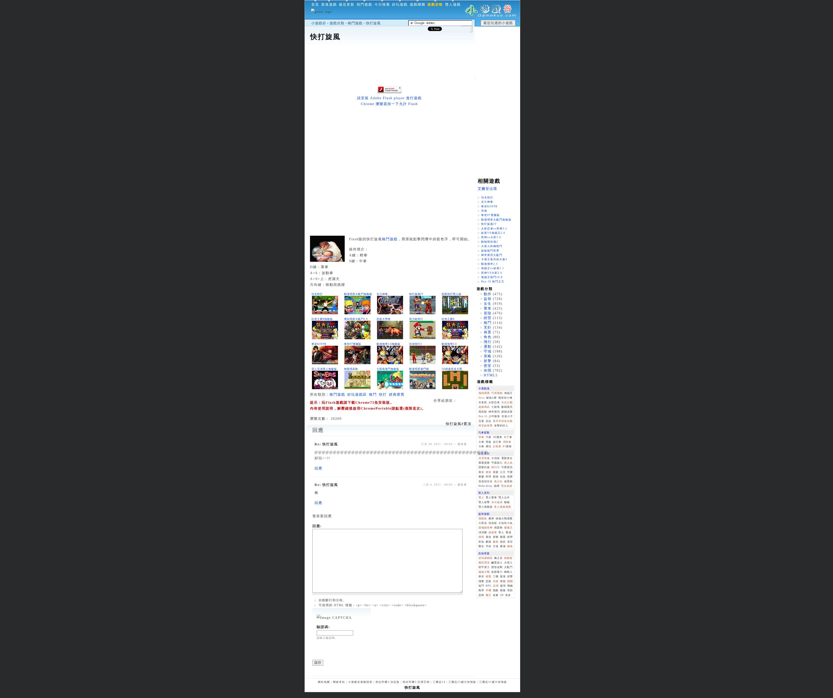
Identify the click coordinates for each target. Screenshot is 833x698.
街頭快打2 (415, 344)
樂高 (503, 536)
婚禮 (497, 485)
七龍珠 (495, 406)
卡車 (481, 446)
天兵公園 (507, 402)
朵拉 (488, 421)
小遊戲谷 (318, 23)
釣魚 (481, 541)
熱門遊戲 (364, 4)
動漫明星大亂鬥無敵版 (358, 294)
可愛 (510, 472)
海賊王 (508, 393)
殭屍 (481, 581)
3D (502, 595)
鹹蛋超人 (497, 562)
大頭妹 (495, 458)
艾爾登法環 (487, 189)
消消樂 (483, 532)
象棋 (495, 541)
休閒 (488, 370)
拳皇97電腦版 (352, 344)
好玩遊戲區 (357, 394)
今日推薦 (382, 4)
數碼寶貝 (507, 406)
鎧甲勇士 (484, 567)
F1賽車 (507, 446)
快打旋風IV (416, 294)
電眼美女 (507, 458)
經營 (488, 318)
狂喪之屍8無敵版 (322, 319)
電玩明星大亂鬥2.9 (356, 319)
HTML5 (491, 375)
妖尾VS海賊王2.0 (493, 232)
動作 (488, 294)
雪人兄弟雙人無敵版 (324, 368)
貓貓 (507, 502)
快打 (383, 394)
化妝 (503, 476)
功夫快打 (317, 294)
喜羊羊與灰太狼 (503, 421)
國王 (488, 595)
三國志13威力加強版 (462, 681)
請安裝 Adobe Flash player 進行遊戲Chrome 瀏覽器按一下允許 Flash (389, 101)
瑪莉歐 (483, 411)
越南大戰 (484, 571)
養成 (508, 532)
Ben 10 (483, 416)
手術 (488, 546)
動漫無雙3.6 (449, 344)
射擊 (488, 361)
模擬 (503, 590)
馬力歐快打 (416, 319)
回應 (318, 468)
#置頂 (458, 424)
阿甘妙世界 (486, 425)
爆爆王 (508, 527)
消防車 (507, 441)
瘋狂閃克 (484, 562)
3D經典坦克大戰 (452, 368)
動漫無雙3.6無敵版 (388, 344)
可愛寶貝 (507, 467)
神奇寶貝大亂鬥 (491, 255)
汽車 (488, 437)
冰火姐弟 (497, 502)
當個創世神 (486, 527)
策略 (488, 356)
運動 (488, 346)
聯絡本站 (339, 681)
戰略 (510, 585)
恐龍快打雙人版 (451, 294)
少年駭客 (494, 416)
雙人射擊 (484, 502)
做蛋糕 (508, 481)
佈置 (488, 332)
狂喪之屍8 (448, 319)
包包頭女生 (486, 481)
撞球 (481, 536)
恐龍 (488, 581)
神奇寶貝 (494, 411)
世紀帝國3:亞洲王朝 (416, 681)
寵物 (495, 476)
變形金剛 (497, 567)
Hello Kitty (485, 485)
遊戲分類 (337, 23)
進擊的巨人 (501, 425)
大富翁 (483, 523)
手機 (488, 590)
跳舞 (510, 476)
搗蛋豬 (498, 527)
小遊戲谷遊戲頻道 (360, 681)
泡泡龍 (493, 523)
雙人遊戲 (453, 4)
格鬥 (373, 394)
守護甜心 (497, 462)
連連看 (493, 532)
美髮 (495, 472)
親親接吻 (484, 462)
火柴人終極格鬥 (491, 246)
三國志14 (439, 681)
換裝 (488, 472)
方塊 (495, 546)
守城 (488, 351)
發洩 (503, 576)
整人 (501, 532)
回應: (317, 526)
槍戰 (488, 576)
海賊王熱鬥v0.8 (492, 277)
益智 (488, 299)
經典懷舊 (397, 394)
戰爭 (481, 590)
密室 (488, 365)
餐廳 (481, 476)
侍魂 (484, 210)
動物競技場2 (489, 241)
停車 (481, 437)
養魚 (488, 536)
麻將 (491, 518)
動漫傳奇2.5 (489, 263)
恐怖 (481, 595)
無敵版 (508, 558)
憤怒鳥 (483, 518)
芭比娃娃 (506, 485)
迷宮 (510, 541)
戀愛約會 (484, 467)
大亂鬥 (508, 567)
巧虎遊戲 (497, 393)
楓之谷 (498, 558)
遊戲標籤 (417, 4)
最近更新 (346, 4)
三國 (495, 576)
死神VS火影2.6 (491, 272)
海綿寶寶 (484, 393)
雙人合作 (504, 497)
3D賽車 (497, 437)
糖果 (510, 546)
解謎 (488, 541)
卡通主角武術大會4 (494, 259)
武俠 (495, 581)
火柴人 (508, 562)
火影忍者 (494, 402)
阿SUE (495, 467)
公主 (503, 472)
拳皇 (481, 576)
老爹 (495, 595)
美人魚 (508, 462)
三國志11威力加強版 (493, 681)
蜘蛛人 (508, 571)
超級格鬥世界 (490, 250)
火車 (481, 441)
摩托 (488, 446)
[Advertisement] (390, 55)
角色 (488, 337)
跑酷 (495, 590)
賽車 (488, 308)
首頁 (315, 4)
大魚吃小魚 (505, 523)
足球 (496, 585)
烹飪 (488, 327)
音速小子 (507, 416)
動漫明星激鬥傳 (419, 368)
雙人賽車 (491, 497)
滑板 (488, 441)
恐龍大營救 (384, 319)
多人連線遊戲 (502, 506)
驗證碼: (323, 627)
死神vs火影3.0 (491, 237)
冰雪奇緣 (484, 458)
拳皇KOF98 (319, 344)
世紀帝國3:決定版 (388, 681)
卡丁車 (508, 437)
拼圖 (495, 536)
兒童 (481, 421)
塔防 (510, 590)
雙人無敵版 (486, 506)
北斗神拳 (382, 294)
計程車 (497, 446)
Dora (482, 397)
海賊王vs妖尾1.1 (492, 268)
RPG (489, 585)
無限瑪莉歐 (351, 368)
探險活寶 (507, 411)
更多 (508, 595)
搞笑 (503, 541)
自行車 (497, 441)
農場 (503, 546)
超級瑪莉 (484, 406)
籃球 (503, 585)
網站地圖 (324, 681)
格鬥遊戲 (355, 23)
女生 (488, 303)
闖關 (510, 581)
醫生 (481, 546)
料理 (488, 476)
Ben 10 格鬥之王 (492, 281)
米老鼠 (483, 402)
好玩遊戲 (400, 4)
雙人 (481, 497)
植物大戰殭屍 (504, 518)
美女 (481, 472)
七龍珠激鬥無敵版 (388, 368)
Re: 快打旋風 (326, 444)
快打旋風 (373, 23)
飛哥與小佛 (505, 397)
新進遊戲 (329, 4)
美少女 (498, 481)
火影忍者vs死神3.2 (494, 228)
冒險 (488, 313)
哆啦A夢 (491, 397)
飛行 (488, 342)
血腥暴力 (497, 571)
